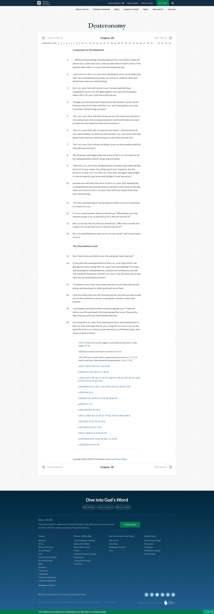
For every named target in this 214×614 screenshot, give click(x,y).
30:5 (83, 392)
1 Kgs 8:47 (112, 377)
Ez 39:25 (82, 380)
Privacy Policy (121, 459)
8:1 (94, 427)
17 (108, 43)
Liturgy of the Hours (82, 560)
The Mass (78, 564)
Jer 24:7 (124, 377)
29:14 (131, 377)
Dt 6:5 (88, 398)
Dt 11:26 (89, 372)
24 (133, 43)
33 (166, 43)
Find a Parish (132, 3)
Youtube (157, 595)
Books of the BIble (81, 544)
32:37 (113, 386)
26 (141, 43)
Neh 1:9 (89, 386)
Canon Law (43, 570)
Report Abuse (147, 3)
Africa (41, 544)
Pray (111, 550)
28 (148, 43)
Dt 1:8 (89, 444)
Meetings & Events (117, 547)
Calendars (148, 547)
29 (152, 43)
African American (45, 547)
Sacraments (79, 557)
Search (172, 2)
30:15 (82, 421)
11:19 (134, 357)
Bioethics (42, 567)
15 (101, 43)
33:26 (137, 377)
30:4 (83, 386)
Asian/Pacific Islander (47, 557)
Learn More (130, 524)
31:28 (114, 439)
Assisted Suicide (45, 560)
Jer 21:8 (101, 421)
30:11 (82, 415)
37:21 (128, 386)
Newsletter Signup (152, 550)
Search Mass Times (82, 547)
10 (82, 43)
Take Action (114, 540)
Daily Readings (114, 3)
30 (96, 377)
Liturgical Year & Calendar (85, 554)
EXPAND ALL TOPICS (46, 585)
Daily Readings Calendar (124, 3)
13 (93, 43)
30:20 (83, 444)
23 (130, 43)
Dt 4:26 (90, 439)
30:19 (83, 439)
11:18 (129, 360)
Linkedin (162, 595)
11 (86, 43)
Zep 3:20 (98, 380)
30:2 (82, 377)
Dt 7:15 (89, 404)
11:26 (97, 439)
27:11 (99, 372)
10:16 (118, 351)
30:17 (82, 433)
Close (207, 612)
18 (112, 43)
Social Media (149, 554)
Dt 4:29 (92, 366)
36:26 (111, 398)
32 (163, 43)
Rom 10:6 (124, 415)
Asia (40, 554)
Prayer (77, 550)
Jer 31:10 (106, 386)
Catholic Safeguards (47, 580)
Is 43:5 (96, 386)
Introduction (49, 43)
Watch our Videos (123, 507)
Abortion (42, 540)
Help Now (163, 3)
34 (170, 43)
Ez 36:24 (121, 386)
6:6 (124, 360)
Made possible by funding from (150, 603)
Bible (40, 564)
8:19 (101, 433)
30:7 (83, 404)
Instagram (168, 595)
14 (97, 43)
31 (159, 43)
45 (109, 366)
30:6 (82, 351)
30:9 (83, 410)
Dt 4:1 (89, 427)
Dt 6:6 (92, 415)
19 (115, 43)
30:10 (104, 377)
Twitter (146, 595)
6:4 (97, 433)
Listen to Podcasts (105, 507)
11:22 (99, 427)
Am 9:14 (90, 380)
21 (122, 43)
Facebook (152, 595)
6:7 (129, 357)
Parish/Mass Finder (152, 540)
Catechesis (43, 574)
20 (119, 43)
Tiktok (173, 595)
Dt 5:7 (92, 433)
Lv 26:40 (103, 366)
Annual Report (44, 550)
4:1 (94, 444)
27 (144, 43)
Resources (148, 544)
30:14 (82, 357)
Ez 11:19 (101, 398)
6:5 (99, 377)
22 (126, 43)
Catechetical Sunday (47, 577)
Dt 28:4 (89, 410)
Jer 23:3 (89, 392)
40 (98, 444)
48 (119, 377)
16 (104, 43)
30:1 (82, 342)
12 (90, 43)
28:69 (105, 372)
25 (137, 43)
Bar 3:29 (112, 415)
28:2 (106, 439)
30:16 (83, 427)
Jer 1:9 (104, 415)
